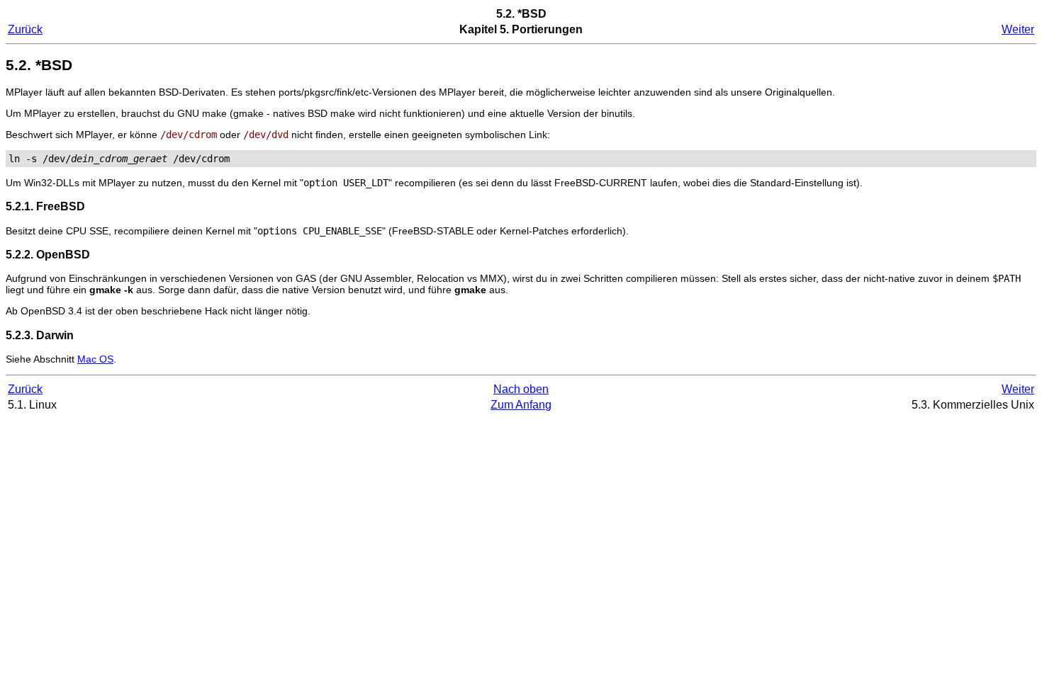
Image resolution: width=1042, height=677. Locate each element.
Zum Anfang (521, 405)
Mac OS (95, 359)
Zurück (25, 29)
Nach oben (521, 389)
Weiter (1018, 29)
